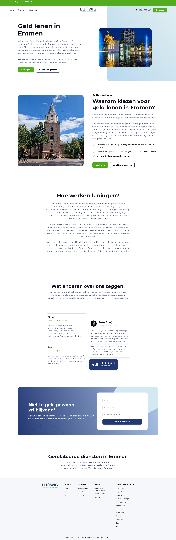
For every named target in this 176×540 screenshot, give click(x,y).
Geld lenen (81, 495)
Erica (117, 526)
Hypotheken (82, 492)
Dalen (118, 523)
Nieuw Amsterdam (122, 495)
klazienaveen (120, 506)
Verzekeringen (83, 488)
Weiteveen (120, 512)
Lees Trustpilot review (58, 350)
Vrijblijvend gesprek (47, 70)
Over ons (22, 10)
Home (11, 10)
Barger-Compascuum (123, 492)
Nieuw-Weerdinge (122, 499)
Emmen (119, 516)
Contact (160, 10)
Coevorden (120, 488)
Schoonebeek (121, 502)
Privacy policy (100, 493)
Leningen (25, 70)
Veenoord (119, 519)
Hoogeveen (120, 509)
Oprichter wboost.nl (107, 325)
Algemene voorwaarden (100, 489)
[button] (35, 10)
